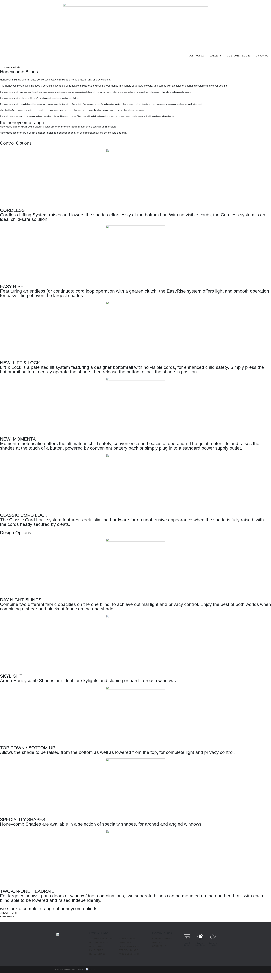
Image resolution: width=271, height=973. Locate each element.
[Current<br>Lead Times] (200, 937)
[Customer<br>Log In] (213, 937)
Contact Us (262, 55)
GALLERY (215, 55)
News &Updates (187, 944)
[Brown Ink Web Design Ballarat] (90, 969)
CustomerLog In (213, 944)
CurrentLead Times (200, 944)
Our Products (196, 55)
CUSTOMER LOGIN (238, 55)
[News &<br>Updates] (187, 937)
